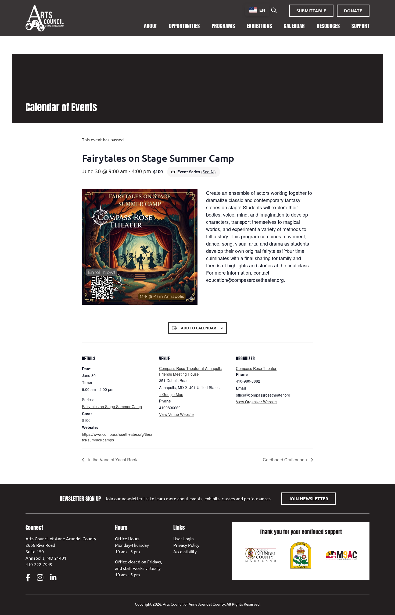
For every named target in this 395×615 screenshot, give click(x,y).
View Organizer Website (256, 401)
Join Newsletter (308, 498)
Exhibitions (259, 26)
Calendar (294, 26)
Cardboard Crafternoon (285, 459)
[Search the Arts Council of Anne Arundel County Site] (273, 10)
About (150, 26)
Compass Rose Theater (256, 368)
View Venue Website (176, 414)
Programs (223, 26)
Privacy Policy (186, 545)
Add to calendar (198, 327)
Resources (328, 26)
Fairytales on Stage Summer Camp (112, 406)
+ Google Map (171, 394)
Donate (353, 10)
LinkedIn (53, 577)
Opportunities (184, 26)
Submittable (311, 10)
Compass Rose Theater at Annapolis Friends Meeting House (190, 371)
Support (360, 26)
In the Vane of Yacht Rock (112, 459)
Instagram (40, 577)
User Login (183, 538)
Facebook (28, 577)
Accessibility (185, 551)
